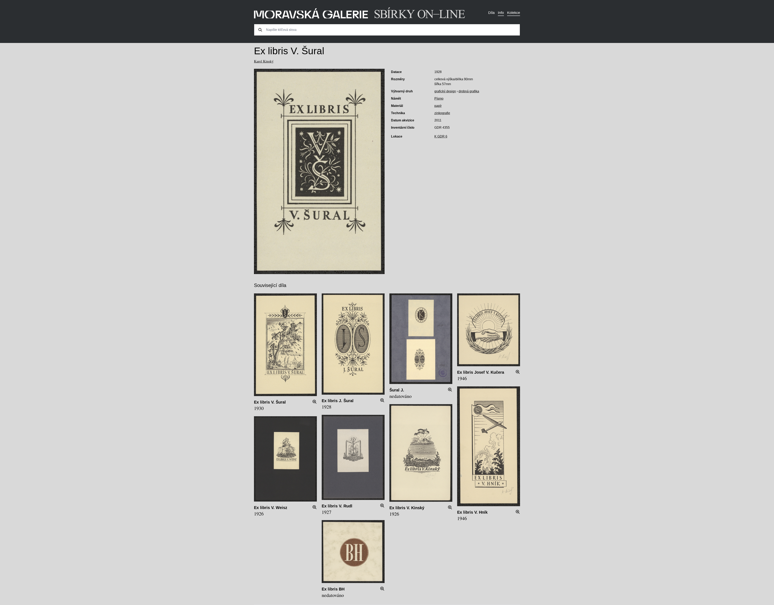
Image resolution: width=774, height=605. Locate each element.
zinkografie (442, 113)
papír (438, 105)
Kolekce (513, 13)
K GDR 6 (440, 136)
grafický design (445, 91)
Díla (491, 13)
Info (501, 13)
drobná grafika (469, 91)
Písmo (438, 98)
